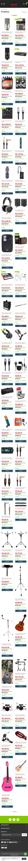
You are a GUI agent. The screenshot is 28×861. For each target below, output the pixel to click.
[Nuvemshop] (14, 855)
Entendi (24, 858)
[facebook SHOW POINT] (14, 819)
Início (2, 9)
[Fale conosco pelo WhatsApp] (25, 854)
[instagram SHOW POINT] (10, 819)
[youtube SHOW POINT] (18, 819)
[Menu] (2, 4)
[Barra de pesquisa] (24, 4)
